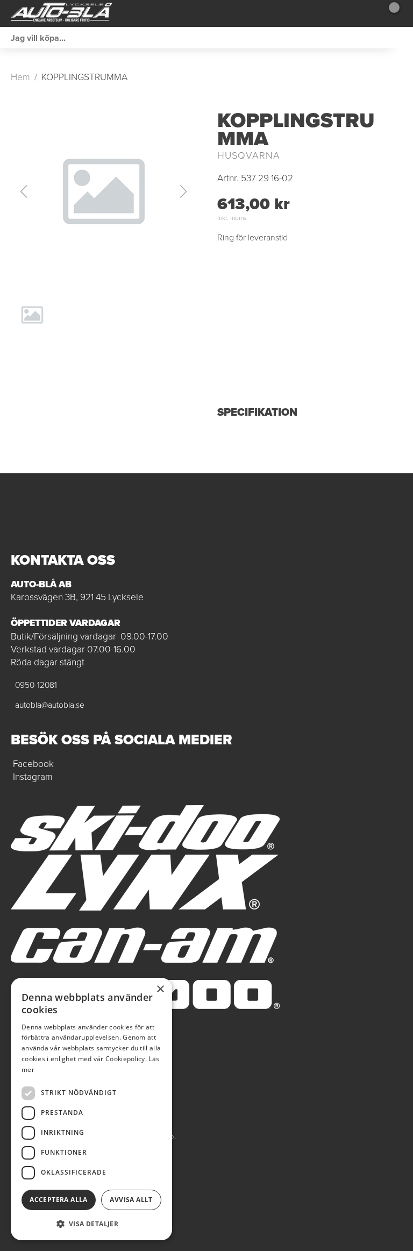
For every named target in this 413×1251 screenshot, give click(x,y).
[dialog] (91, 1109)
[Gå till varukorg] (390, 13)
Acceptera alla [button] (59, 1199)
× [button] (160, 989)
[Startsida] (61, 13)
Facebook (33, 764)
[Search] (402, 37)
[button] (103, 191)
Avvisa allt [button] (131, 1199)
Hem (20, 77)
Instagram (33, 777)
